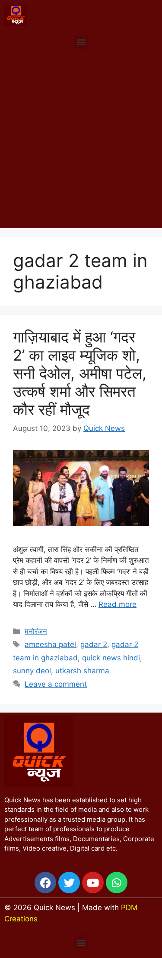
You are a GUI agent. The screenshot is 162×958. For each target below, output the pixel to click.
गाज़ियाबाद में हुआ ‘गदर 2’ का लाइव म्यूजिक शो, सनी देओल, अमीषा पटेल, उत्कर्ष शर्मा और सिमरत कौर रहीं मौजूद (79, 373)
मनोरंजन (36, 631)
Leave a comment (56, 684)
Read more (117, 604)
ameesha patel (50, 644)
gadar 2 (93, 644)
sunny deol (32, 670)
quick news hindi (111, 657)
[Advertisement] (81, 142)
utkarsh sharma (82, 670)
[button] (81, 42)
